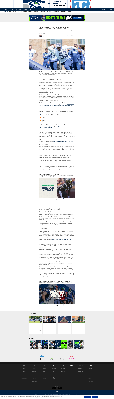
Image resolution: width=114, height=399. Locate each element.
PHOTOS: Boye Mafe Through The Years (49, 174)
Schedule (71, 365)
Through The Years (54, 368)
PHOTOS (54, 365)
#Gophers (42, 114)
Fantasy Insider (34, 378)
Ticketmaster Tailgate (80, 371)
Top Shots (54, 371)
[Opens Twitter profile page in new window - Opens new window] (43, 36)
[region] (57, 397)
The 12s (54, 378)
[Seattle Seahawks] (57, 392)
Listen (63, 365)
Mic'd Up (44, 371)
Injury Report (24, 374)
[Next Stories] (83, 345)
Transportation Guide (80, 368)
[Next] (63, 198)
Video (44, 365)
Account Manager (90, 381)
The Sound (44, 368)
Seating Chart (90, 375)
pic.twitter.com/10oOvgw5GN (46, 127)
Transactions (24, 375)
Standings (24, 371)
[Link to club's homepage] (2, 9)
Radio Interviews (63, 368)
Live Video (44, 378)
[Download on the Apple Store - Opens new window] (54, 388)
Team (24, 365)
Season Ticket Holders (90, 378)
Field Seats (90, 374)
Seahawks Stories (63, 372)
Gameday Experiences (80, 374)
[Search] (102, 9)
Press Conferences (44, 375)
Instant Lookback (34, 371)
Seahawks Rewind (63, 371)
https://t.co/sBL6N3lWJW (62, 126)
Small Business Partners (24, 378)
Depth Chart (24, 368)
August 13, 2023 (57, 79)
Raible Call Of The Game (44, 374)
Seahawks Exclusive (44, 372)
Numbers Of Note (34, 372)
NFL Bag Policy (81, 375)
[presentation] (84, 335)
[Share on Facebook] (68, 35)
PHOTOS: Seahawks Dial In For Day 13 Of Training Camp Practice (55, 281)
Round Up (34, 368)
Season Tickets (90, 368)
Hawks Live (63, 374)
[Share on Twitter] (70, 35)
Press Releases (34, 375)
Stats (24, 372)
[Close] (113, 397)
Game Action (54, 372)
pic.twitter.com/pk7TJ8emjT (66, 77)
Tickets (91, 365)
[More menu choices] (32, 9)
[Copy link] (73, 35)
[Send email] (71, 35)
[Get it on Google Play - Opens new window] (60, 388)
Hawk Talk (63, 375)
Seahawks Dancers (54, 375)
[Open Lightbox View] (57, 190)
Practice (54, 374)
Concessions (80, 372)
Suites (90, 371)
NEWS (34, 365)
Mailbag (34, 374)
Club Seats (90, 372)
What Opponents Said (34, 381)
